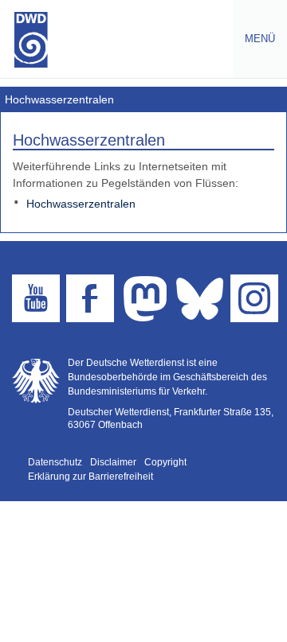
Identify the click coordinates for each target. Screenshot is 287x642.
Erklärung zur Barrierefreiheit (90, 476)
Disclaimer (113, 462)
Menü (254, 39)
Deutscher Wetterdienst (31, 40)
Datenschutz (55, 462)
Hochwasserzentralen (81, 203)
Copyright (165, 462)
